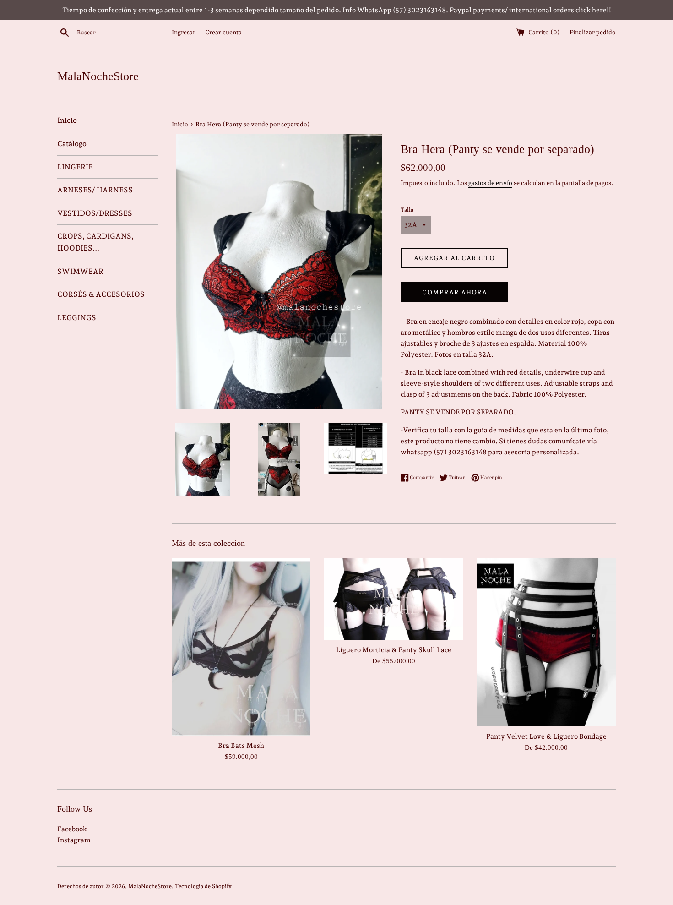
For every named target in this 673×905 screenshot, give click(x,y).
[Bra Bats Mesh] (241, 647)
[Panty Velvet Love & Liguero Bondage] (546, 642)
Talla (407, 210)
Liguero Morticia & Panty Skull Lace (393, 650)
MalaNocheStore (98, 76)
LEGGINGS (76, 317)
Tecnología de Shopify (203, 886)
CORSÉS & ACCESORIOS (101, 294)
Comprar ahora (454, 292)
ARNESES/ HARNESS (95, 189)
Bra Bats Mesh (241, 745)
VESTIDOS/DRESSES (94, 213)
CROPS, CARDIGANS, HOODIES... (95, 242)
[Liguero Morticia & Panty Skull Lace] (393, 599)
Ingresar (183, 32)
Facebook (72, 829)
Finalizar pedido (593, 32)
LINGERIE (75, 167)
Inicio (67, 120)
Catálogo (72, 143)
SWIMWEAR (80, 271)
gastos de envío (490, 182)
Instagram (74, 840)
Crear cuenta (223, 32)
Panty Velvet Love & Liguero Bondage (546, 736)
